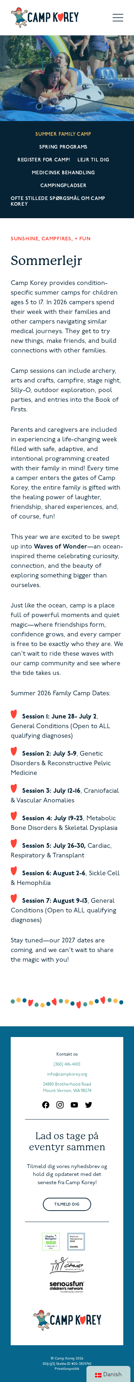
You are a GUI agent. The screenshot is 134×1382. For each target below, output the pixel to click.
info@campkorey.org (67, 1074)
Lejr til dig (93, 160)
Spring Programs (63, 147)
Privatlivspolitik (67, 1369)
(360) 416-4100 (67, 1064)
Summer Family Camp (63, 134)
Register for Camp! (44, 160)
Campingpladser (63, 186)
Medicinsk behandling (63, 173)
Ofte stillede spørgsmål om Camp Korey (58, 201)
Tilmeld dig (67, 1205)
